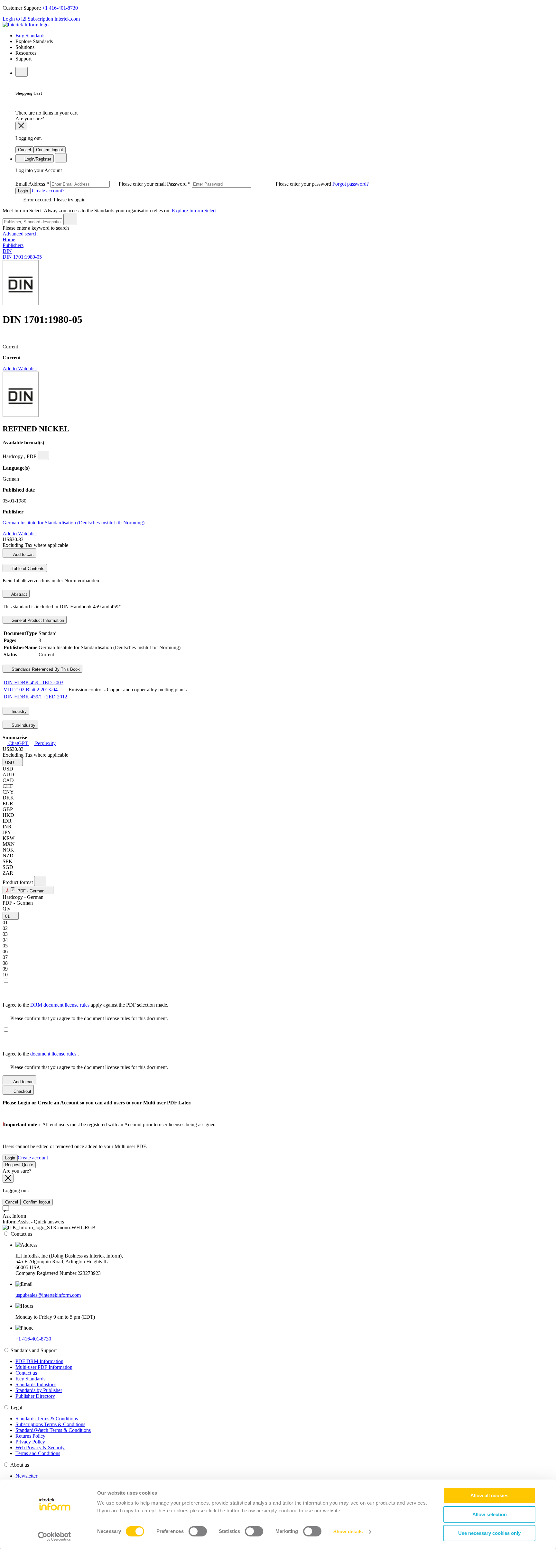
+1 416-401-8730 (60, 8)
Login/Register (37, 159)
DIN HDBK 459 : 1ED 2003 (33, 682)
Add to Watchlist (20, 368)
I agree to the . (41, 1053)
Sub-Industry (22, 725)
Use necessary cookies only (489, 1533)
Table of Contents (27, 568)
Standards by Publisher (38, 1390)
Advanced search (20, 233)
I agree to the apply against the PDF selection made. (85, 1005)
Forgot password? (350, 184)
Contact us (26, 1373)
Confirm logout (49, 149)
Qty (6, 908)
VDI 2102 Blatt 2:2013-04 (31, 689)
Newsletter (26, 1476)
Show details (348, 1531)
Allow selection (489, 1514)
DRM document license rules (60, 1005)
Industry (18, 711)
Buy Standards (30, 35)
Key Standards (30, 1378)
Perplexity (45, 743)
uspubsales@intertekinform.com (48, 1295)
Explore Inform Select (194, 210)
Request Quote (19, 1164)
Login (23, 191)
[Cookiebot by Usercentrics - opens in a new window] (54, 1536)
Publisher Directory (35, 1396)
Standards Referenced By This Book (45, 669)
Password (249, 184)
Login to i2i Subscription (28, 19)
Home (9, 239)
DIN (7, 251)
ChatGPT (18, 743)
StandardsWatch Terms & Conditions (53, 1430)
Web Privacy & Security (40, 1447)
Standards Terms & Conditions (46, 1418)
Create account (33, 1157)
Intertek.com (67, 19)
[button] (13, 762)
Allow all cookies (489, 1495)
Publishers (13, 245)
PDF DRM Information (39, 1361)
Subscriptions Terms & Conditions (50, 1424)
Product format (18, 882)
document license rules (54, 1053)
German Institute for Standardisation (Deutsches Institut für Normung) (73, 522)
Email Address (91, 184)
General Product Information (37, 620)
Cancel (24, 149)
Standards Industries (35, 1384)
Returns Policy (30, 1436)
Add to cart (23, 554)
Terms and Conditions (37, 1453)
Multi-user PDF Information (43, 1367)
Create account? (47, 190)
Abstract (18, 594)
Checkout (21, 1091)
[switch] (198, 1531)
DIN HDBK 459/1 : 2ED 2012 (35, 696)
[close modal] (20, 126)
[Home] (26, 24)
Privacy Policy (30, 1441)
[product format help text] (40, 881)
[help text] (43, 455)
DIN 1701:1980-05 (22, 257)
